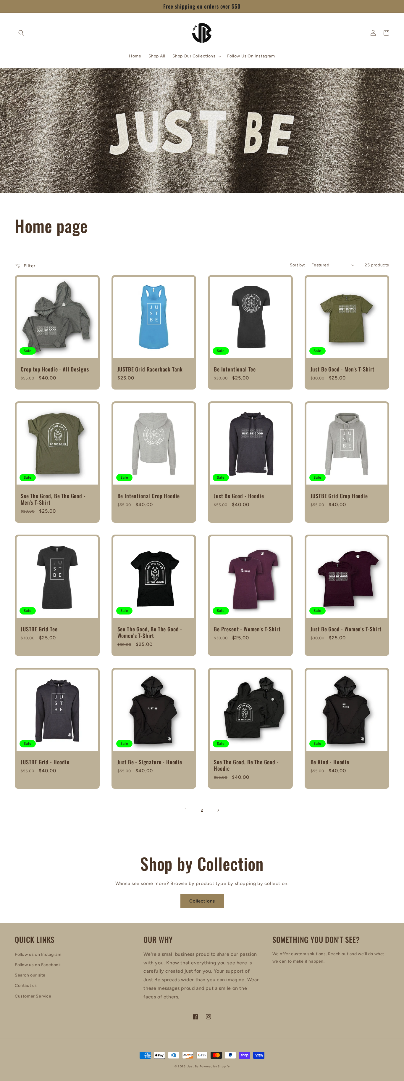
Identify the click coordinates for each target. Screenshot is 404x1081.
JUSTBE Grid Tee (39, 629)
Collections (202, 901)
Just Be (192, 1066)
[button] (21, 32)
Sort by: (298, 265)
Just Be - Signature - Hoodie (149, 762)
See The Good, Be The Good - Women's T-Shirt (149, 632)
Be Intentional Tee (235, 369)
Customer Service (33, 996)
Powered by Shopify (215, 1066)
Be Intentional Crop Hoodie (148, 496)
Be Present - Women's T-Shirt (247, 629)
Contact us (26, 985)
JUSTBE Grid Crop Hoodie (339, 496)
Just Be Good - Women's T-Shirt (346, 629)
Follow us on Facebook (38, 964)
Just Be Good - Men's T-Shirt (343, 369)
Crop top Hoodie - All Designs (55, 369)
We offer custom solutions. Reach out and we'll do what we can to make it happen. (328, 957)
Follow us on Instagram (38, 954)
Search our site (30, 975)
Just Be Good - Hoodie (239, 496)
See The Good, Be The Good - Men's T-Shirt (53, 499)
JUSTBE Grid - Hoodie (45, 762)
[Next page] (217, 810)
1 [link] (186, 810)
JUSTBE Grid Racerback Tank (150, 369)
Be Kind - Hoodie (330, 762)
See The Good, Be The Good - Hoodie (246, 765)
